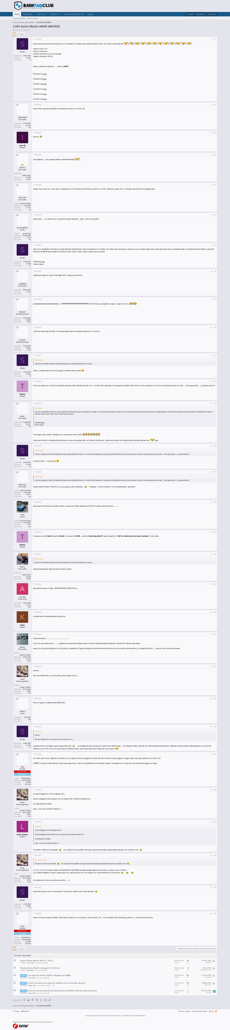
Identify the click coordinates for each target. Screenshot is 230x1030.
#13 (214, 403)
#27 (214, 822)
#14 (214, 446)
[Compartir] (211, 39)
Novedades (27, 14)
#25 (214, 754)
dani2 (22, 167)
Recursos (41, 14)
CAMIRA (22, 284)
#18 (214, 554)
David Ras (23, 978)
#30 (214, 913)
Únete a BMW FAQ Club (74, 14)
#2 (215, 105)
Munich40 (208, 985)
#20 (214, 612)
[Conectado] (22, 165)
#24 (214, 727)
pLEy (22, 416)
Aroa (22, 679)
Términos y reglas (184, 1011)
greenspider (22, 227)
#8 (215, 271)
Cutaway (208, 993)
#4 (215, 155)
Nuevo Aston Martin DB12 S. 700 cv (37, 960)
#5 (215, 185)
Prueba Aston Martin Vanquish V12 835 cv (40, 968)
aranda (22, 597)
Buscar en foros (32, 18)
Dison (22, 711)
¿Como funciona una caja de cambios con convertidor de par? (56, 983)
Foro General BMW (41, 963)
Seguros (90, 14)
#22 (214, 666)
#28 (214, 855)
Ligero (17, 1011)
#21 (214, 634)
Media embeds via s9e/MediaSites (134, 1015)
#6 (215, 215)
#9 (215, 299)
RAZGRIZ (208, 963)
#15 (214, 472)
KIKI (22, 514)
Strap (16, 30)
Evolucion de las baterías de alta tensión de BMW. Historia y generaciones (62, 990)
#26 (214, 790)
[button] (34, 14)
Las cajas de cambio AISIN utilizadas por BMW (49, 975)
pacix (22, 647)
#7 (215, 245)
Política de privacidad (199, 1011)
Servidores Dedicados (24, 1022)
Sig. (21, 34)
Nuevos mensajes (19, 18)
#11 (214, 355)
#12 (214, 381)
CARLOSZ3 (22, 117)
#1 (215, 39)
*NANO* (23, 963)
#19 (214, 584)
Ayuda (211, 1011)
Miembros (54, 14)
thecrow (22, 197)
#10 (214, 327)
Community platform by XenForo (104, 1015)
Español (26, 1011)
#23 (214, 698)
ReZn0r (22, 312)
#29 (214, 887)
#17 (214, 532)
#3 (215, 133)
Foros (16, 14)
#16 (214, 502)
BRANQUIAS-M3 (206, 970)
